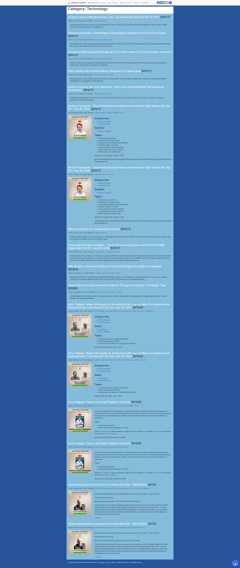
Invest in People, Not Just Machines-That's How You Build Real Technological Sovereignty (116, 88)
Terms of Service (123, 562)
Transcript (116, 251)
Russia (138, 311)
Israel (118, 405)
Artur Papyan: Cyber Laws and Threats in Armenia (99, 402)
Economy (103, 20)
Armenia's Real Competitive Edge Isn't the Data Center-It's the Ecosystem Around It (120, 52)
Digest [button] (115, 3)
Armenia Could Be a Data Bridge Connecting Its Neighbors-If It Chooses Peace (117, 33)
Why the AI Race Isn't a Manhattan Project (94, 229)
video (122, 112)
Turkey (114, 488)
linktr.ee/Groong (104, 124)
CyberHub (158, 431)
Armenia (110, 39)
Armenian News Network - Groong (92, 562)
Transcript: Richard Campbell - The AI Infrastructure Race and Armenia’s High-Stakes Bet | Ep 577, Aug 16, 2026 (117, 246)
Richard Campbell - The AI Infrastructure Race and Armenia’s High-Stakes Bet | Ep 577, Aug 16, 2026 (119, 107)
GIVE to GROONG (104, 122)
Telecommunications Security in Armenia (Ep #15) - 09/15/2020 (107, 484)
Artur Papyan (103, 329)
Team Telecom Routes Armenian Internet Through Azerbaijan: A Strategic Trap (117, 285)
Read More (98, 518)
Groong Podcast (78, 2)
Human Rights (106, 273)
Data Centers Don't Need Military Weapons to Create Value (104, 71)
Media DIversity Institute (108, 434)
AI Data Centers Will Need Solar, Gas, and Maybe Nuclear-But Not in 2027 (113, 17)
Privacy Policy (111, 562)
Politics (113, 273)
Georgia (133, 311)
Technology (97, 20)
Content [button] (128, 3)
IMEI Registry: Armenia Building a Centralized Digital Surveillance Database (114, 266)
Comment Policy (136, 562)
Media (107, 405)
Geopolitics (97, 39)
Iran (146, 311)
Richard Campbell (104, 131)
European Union (117, 311)
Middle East (140, 488)
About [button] (103, 3)
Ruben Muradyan (104, 332)
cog (119, 112)
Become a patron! (93, 2)
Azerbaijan (119, 292)
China (142, 311)
